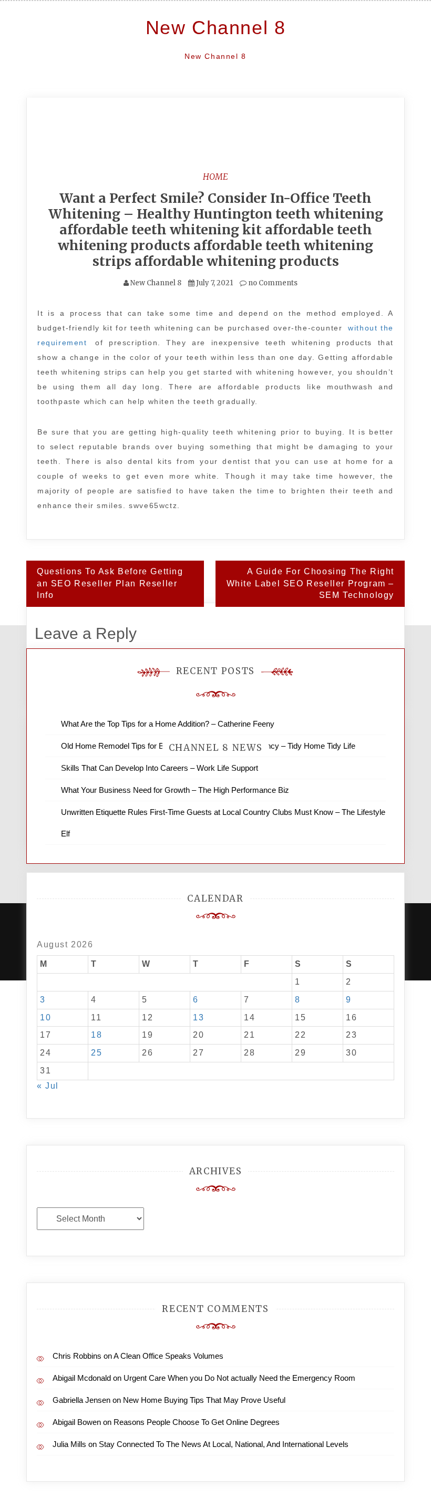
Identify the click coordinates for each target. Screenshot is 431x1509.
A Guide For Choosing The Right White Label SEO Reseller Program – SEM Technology (310, 583)
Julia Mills (69, 1444)
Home (215, 176)
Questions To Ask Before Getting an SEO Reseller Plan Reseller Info (110, 583)
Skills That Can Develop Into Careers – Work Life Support (159, 767)
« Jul (48, 1085)
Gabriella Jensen (81, 1400)
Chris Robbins (77, 1355)
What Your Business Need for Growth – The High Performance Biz (175, 789)
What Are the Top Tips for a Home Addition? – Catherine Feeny (167, 723)
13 (198, 1017)
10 (45, 1017)
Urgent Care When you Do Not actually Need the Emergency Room (239, 1377)
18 (96, 1034)
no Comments (272, 282)
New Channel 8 (216, 27)
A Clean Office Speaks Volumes (168, 1355)
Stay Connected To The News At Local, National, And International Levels (223, 1444)
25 (96, 1052)
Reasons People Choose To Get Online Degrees (197, 1422)
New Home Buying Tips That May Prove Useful (204, 1400)
